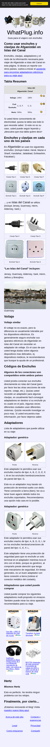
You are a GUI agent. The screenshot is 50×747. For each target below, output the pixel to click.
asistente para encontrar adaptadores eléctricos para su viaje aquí (25, 72)
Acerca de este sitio (14, 717)
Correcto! (39, 3)
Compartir (35, 731)
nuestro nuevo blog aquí (16, 710)
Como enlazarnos (15, 731)
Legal (14, 726)
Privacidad (35, 726)
